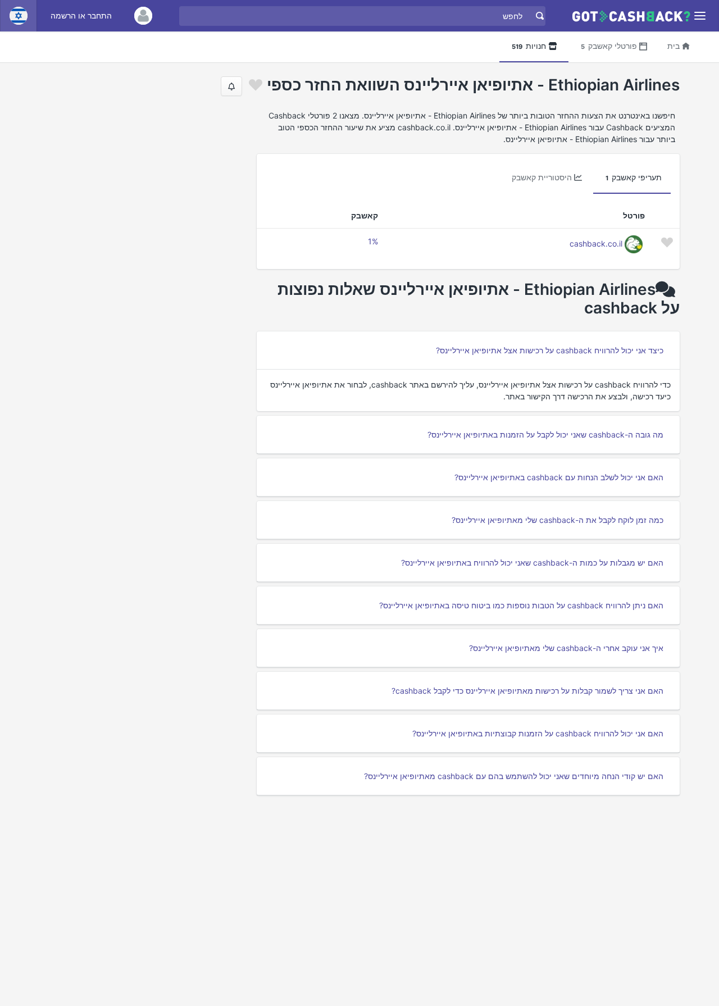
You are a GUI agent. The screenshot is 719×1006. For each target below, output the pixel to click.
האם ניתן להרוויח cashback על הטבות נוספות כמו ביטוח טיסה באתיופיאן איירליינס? (521, 605)
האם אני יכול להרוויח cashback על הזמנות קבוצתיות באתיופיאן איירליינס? (537, 733)
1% (373, 241)
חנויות (529, 46)
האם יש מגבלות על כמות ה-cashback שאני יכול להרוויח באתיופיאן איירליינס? (532, 562)
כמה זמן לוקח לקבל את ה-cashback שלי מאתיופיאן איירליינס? (557, 520)
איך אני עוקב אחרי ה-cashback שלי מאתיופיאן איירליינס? (566, 648)
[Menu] (700, 16)
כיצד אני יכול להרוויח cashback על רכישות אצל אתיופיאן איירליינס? (549, 350)
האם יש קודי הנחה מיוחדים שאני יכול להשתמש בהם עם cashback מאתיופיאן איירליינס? (513, 776)
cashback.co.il (596, 243)
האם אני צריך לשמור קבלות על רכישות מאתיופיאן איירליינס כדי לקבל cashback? (527, 690)
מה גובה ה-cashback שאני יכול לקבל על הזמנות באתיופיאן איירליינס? (545, 434)
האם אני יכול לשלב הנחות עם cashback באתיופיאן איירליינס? (558, 477)
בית (673, 46)
